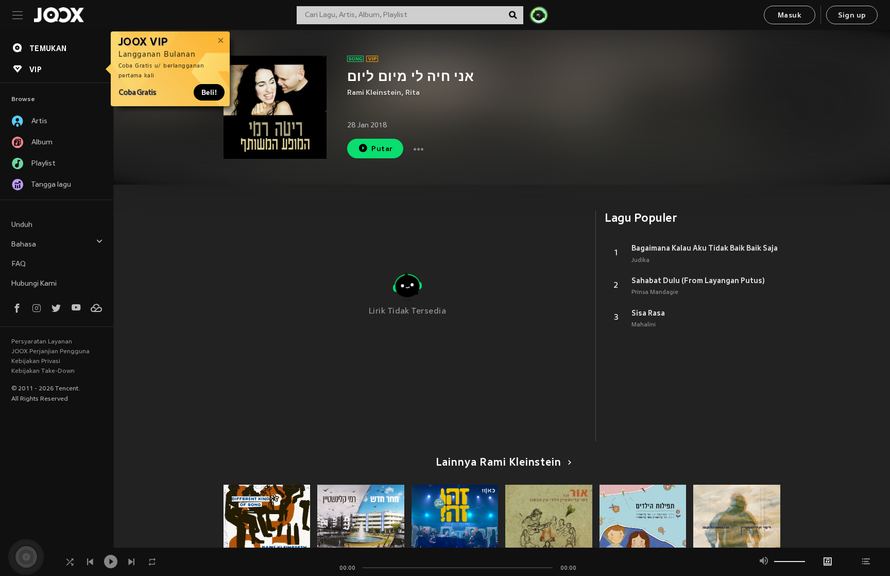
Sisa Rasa (648, 313)
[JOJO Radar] (538, 15)
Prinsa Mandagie (654, 292)
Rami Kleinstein (374, 93)
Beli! (209, 92)
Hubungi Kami (34, 284)
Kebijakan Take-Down (43, 371)
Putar (381, 149)
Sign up (852, 16)
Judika (640, 260)
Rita (412, 93)
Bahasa (23, 245)
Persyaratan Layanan (41, 341)
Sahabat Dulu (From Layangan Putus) (698, 280)
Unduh (21, 225)
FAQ (18, 264)
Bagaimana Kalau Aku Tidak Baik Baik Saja (704, 248)
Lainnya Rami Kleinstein (498, 463)
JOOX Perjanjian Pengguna (50, 351)
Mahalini (643, 325)
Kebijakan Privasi (35, 361)
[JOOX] (58, 15)
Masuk (789, 16)
